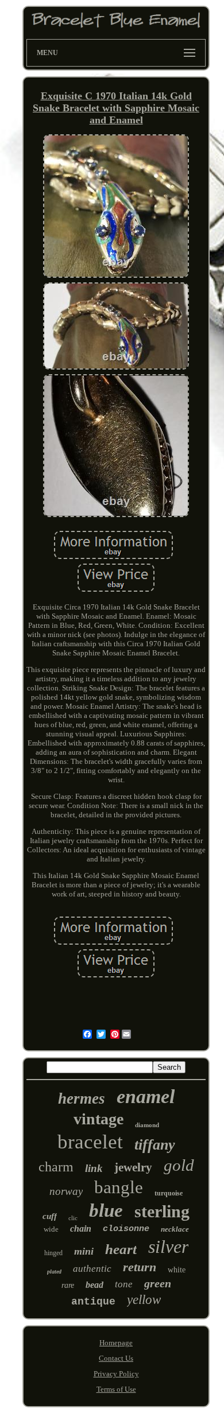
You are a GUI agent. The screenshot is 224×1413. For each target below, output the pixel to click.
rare (67, 1285)
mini (84, 1251)
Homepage (116, 1342)
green (157, 1283)
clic (73, 1217)
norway (66, 1191)
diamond (147, 1124)
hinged (53, 1253)
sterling (162, 1211)
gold (179, 1165)
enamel (146, 1096)
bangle (118, 1187)
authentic (92, 1268)
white (177, 1270)
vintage (98, 1119)
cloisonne (126, 1229)
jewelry (133, 1167)
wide (51, 1229)
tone (124, 1284)
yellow (144, 1299)
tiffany (154, 1144)
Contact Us (116, 1358)
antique (93, 1301)
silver (168, 1246)
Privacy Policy (116, 1373)
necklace (175, 1229)
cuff (50, 1216)
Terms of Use (116, 1389)
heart (121, 1249)
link (94, 1168)
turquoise (169, 1193)
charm (56, 1166)
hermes (81, 1098)
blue (106, 1210)
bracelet (90, 1142)
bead (94, 1285)
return (139, 1267)
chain (80, 1228)
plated (54, 1271)
